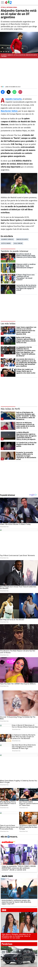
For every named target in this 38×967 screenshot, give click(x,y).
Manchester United (9, 111)
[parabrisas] (19, 944)
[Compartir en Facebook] (3, 92)
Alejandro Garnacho (7, 239)
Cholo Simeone (18, 243)
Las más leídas (8, 323)
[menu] (2, 2)
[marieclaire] (19, 876)
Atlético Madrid (6, 243)
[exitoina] (19, 842)
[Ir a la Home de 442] (8, 3)
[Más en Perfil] (12, 837)
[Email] (20, 92)
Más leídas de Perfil (10, 409)
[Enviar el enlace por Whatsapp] (14, 92)
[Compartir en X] (9, 92)
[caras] (19, 910)
